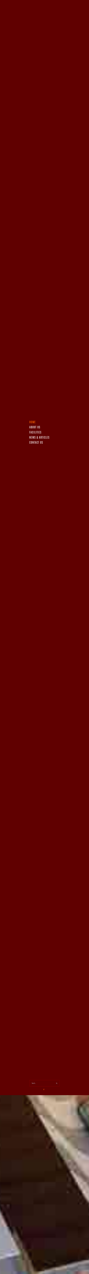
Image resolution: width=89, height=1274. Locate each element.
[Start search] (57, 1083)
